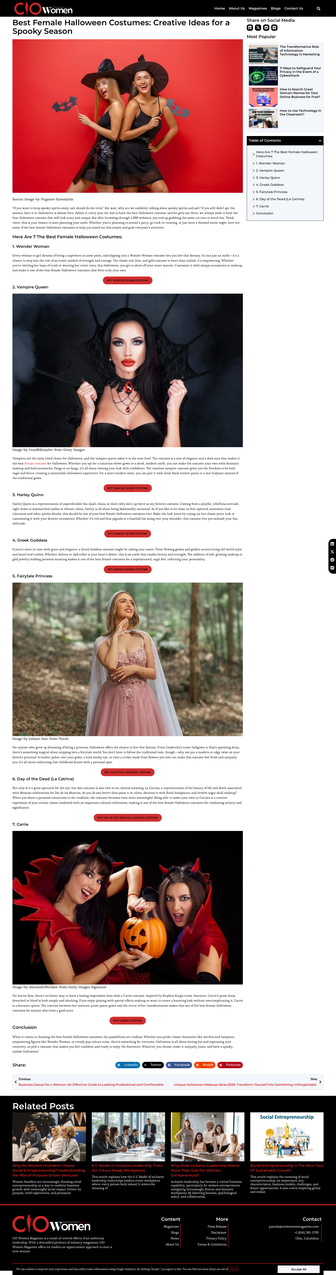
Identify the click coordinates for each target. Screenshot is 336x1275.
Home (219, 8)
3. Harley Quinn (268, 178)
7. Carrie (262, 206)
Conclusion (264, 213)
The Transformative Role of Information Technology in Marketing (300, 50)
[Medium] (274, 27)
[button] (318, 8)
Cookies (233, 1269)
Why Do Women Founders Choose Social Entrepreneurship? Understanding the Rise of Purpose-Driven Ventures (48, 1170)
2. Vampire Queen (270, 170)
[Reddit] (266, 27)
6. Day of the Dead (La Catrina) (280, 199)
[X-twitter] (258, 27)
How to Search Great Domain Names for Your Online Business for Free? (300, 93)
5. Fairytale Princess (271, 192)
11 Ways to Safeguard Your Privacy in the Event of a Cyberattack (300, 71)
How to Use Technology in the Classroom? (300, 112)
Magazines (258, 8)
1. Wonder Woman (270, 163)
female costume (35, 463)
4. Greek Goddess (270, 185)
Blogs (276, 8)
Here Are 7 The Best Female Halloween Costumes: (287, 154)
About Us (237, 8)
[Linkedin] (250, 27)
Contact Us (293, 8)
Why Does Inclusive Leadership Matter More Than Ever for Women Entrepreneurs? (205, 1170)
